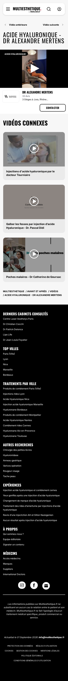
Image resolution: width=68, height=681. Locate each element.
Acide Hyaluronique (15, 54)
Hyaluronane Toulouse (15, 436)
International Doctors (14, 574)
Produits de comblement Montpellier (22, 414)
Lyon (5, 359)
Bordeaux (8, 374)
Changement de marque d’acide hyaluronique (27, 500)
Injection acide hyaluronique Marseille (23, 404)
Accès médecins (11, 558)
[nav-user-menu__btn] (59, 9)
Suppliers (8, 569)
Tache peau (9, 476)
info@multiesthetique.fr (51, 637)
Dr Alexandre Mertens (37, 92)
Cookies (9, 651)
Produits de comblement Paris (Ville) (22, 388)
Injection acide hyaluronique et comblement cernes (30, 490)
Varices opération (12, 465)
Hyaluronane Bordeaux (15, 409)
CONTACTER (52, 108)
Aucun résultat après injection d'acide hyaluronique (30, 520)
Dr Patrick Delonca (13, 329)
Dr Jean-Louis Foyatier (15, 339)
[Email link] (46, 586)
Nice (5, 364)
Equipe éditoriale (12, 539)
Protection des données (20, 646)
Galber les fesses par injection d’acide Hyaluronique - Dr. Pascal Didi (30, 225)
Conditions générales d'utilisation (32, 660)
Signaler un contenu (13, 544)
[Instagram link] (22, 586)
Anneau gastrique (12, 460)
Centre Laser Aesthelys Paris (18, 318)
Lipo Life (7, 334)
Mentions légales (50, 651)
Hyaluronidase (10, 455)
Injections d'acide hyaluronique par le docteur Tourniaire (30, 173)
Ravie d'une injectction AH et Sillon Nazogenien (28, 515)
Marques (7, 563)
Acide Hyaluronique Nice (16, 399)
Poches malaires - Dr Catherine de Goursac (33, 276)
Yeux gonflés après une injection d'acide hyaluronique (31, 495)
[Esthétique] (27, 9)
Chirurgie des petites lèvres (17, 449)
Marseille (8, 369)
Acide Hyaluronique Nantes (17, 420)
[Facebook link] (34, 586)
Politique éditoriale (32, 655)
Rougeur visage (11, 471)
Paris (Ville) (9, 353)
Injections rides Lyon (14, 393)
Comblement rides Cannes (17, 425)
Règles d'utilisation (46, 646)
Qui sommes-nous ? (13, 534)
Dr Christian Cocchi (13, 324)
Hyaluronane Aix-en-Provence (19, 430)
